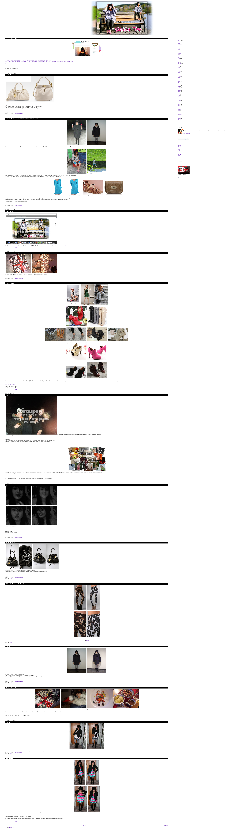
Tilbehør (179, 106)
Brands (179, 49)
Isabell (179, 150)
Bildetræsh (179, 40)
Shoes (179, 96)
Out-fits (11, 682)
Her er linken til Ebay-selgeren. (10, 384)
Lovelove (179, 78)
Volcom (179, 120)
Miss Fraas (179, 154)
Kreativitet (179, 76)
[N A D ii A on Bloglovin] (183, 139)
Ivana (179, 151)
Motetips (179, 81)
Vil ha (11, 642)
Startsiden (84, 825)
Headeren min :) (9, 211)
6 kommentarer (20, 537)
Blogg (179, 45)
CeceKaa (179, 145)
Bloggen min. (8, 395)
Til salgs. (179, 105)
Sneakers (179, 100)
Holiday (179, 66)
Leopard (179, 77)
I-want (179, 68)
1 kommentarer (20, 247)
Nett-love (179, 87)
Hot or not (179, 67)
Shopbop (87, 640)
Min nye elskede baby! (10, 542)
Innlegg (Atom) (11, 827)
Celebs (179, 52)
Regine (179, 155)
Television (179, 104)
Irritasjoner (179, 71)
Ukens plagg (180, 114)
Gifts (11, 279)
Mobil (178, 80)
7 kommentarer (20, 205)
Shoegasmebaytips (9, 283)
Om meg (179, 90)
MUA (178, 82)
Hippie (179, 149)
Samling (179, 95)
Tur (178, 113)
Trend (179, 110)
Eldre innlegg (166, 825)
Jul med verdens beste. (11, 687)
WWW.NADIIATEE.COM (11, 38)
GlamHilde (179, 146)
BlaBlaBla (12, 206)
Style (178, 101)
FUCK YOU (179, 59)
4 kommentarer (20, 389)
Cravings (179, 53)
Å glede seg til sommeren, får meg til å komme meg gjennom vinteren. (22, 118)
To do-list (179, 109)
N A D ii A (179, 85)
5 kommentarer (20, 278)
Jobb (178, 73)
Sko (178, 99)
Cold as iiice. (8, 646)
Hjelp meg (179, 64)
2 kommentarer (20, 752)
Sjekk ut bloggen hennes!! (69, 245)
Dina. (13, 442)
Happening (179, 63)
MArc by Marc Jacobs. (10, 74)
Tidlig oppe (8, 722)
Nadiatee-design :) (9, 758)
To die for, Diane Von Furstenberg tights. (15, 583)
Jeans (179, 72)
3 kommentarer (20, 113)
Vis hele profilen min (186, 133)
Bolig (178, 48)
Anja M (179, 144)
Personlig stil (180, 92)
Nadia (179, 86)
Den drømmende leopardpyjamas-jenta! (14, 253)
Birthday (179, 43)
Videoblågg (179, 118)
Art (178, 39)
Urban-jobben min (180, 115)
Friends (179, 58)
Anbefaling (179, 38)
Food (178, 57)
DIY (178, 54)
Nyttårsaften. (8, 485)
